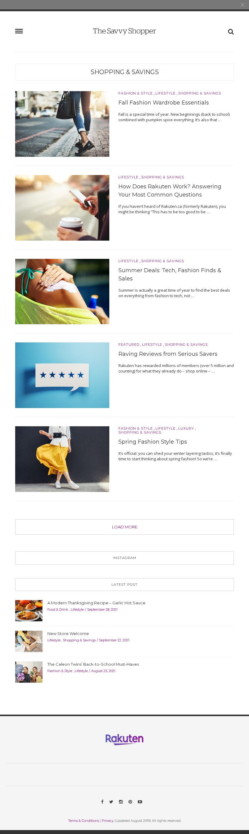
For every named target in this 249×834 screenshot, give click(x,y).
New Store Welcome (68, 633)
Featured (128, 344)
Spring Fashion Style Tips (152, 441)
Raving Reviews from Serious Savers (167, 354)
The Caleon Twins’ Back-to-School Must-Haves (93, 664)
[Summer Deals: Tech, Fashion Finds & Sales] (62, 291)
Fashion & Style (135, 93)
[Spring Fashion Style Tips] (62, 458)
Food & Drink (57, 609)
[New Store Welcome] (29, 641)
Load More (124, 526)
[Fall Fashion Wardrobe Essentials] (62, 123)
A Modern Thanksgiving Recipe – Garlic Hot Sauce (96, 602)
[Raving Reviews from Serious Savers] (62, 374)
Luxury (186, 428)
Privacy (108, 821)
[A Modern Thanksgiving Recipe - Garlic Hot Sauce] (29, 610)
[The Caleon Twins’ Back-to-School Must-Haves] (29, 671)
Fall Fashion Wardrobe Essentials (163, 102)
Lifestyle (165, 93)
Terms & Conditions (83, 821)
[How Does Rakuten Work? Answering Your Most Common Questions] (62, 207)
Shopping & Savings (124, 72)
